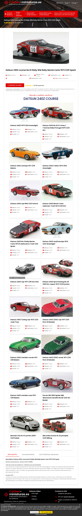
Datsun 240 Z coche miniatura (31, 14)
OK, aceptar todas (46, 512)
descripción (12, 454)
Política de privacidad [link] (41, 514)
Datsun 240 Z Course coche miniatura (45, 14)
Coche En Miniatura (10, 14)
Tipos (66, 3)
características (28, 454)
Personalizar (34, 512)
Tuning (74, 3)
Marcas (58, 3)
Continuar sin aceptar (6, 504)
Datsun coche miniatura (19, 13)
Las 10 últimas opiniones (48, 454)
